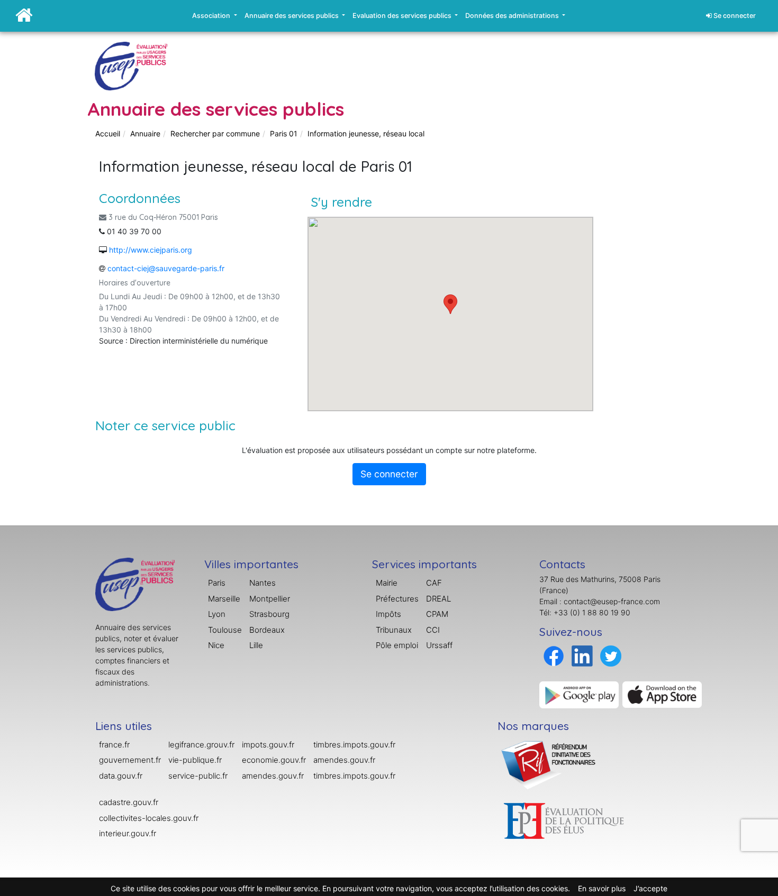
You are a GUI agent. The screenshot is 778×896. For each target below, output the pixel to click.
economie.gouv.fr (274, 760)
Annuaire (145, 133)
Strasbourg (269, 614)
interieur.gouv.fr (127, 833)
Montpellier (269, 599)
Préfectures (397, 599)
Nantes (262, 583)
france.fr (114, 745)
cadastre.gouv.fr (128, 802)
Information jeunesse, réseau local (365, 133)
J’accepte (650, 888)
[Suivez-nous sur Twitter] (610, 655)
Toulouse (225, 630)
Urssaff (439, 645)
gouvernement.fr (130, 760)
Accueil (107, 133)
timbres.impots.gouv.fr (354, 745)
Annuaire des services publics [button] (292, 16)
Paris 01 (283, 133)
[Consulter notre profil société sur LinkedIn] (582, 655)
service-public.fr (198, 776)
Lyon (216, 614)
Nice (216, 645)
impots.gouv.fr (268, 745)
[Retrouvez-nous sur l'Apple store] (662, 694)
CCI (433, 630)
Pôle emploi (397, 645)
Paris (216, 583)
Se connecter (734, 16)
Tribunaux (394, 630)
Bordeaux (267, 630)
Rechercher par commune (215, 133)
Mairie (386, 583)
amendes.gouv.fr (273, 776)
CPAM (437, 614)
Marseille (224, 599)
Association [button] (212, 16)
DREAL (438, 599)
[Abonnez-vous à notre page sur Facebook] (553, 655)
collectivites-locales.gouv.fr (148, 818)
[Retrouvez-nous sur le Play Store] (579, 694)
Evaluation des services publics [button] (402, 16)
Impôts (388, 614)
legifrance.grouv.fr (201, 745)
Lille (256, 645)
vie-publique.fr (195, 760)
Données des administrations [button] (512, 16)
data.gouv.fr (120, 776)
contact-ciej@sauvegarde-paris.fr (165, 268)
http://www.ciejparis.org (150, 249)
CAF (434, 583)
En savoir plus (602, 888)
